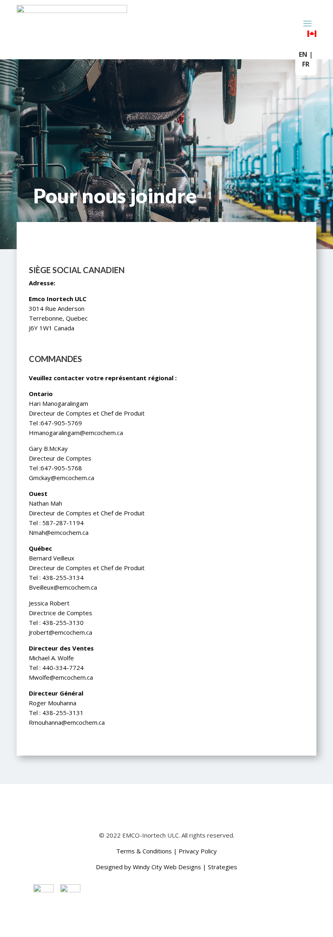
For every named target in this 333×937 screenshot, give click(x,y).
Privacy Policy (198, 851)
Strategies (222, 867)
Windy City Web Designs (167, 867)
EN (303, 54)
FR (305, 64)
